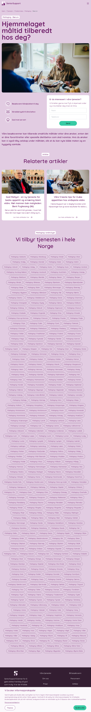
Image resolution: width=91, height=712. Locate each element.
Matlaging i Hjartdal (36, 375)
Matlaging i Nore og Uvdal (57, 482)
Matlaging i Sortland (61, 554)
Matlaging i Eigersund (54, 308)
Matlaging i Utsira (19, 610)
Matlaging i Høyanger (35, 390)
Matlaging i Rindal (16, 508)
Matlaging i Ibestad (75, 390)
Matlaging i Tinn (17, 590)
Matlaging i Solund (26, 554)
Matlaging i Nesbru (17, 472)
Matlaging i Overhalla (79, 492)
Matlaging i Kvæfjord (74, 415)
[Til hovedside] (12, 3)
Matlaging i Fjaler (36, 323)
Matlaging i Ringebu (34, 508)
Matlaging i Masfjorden (37, 451)
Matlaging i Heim (17, 369)
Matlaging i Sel (74, 528)
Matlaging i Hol (74, 375)
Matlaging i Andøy (19, 262)
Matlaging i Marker (17, 451)
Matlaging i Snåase (35, 549)
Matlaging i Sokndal (73, 549)
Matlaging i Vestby (34, 620)
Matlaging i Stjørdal (36, 564)
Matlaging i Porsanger (17, 497)
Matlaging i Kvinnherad (17, 415)
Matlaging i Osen (25, 492)
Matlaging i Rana (76, 497)
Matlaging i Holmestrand (35, 380)
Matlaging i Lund (45, 436)
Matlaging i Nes (76, 467)
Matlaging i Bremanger (52, 287)
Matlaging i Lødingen (17, 446)
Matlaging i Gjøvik (11, 349)
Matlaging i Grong (57, 354)
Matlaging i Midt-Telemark (36, 456)
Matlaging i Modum (76, 456)
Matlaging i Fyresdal (36, 339)
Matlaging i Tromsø (52, 590)
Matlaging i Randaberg (17, 503)
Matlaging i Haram (17, 364)
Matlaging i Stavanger (53, 559)
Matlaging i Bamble (37, 277)
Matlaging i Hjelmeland (56, 375)
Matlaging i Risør (18, 513)
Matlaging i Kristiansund (37, 410)
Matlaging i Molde (19, 462)
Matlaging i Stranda (56, 569)
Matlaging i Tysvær (53, 600)
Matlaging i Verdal (16, 620)
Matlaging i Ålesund (79, 636)
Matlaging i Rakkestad (57, 497)
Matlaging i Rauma (36, 503)
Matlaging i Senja (46, 533)
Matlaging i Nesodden (73, 472)
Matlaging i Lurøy (79, 436)
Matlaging (28, 11)
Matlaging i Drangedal (19, 303)
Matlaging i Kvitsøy (56, 415)
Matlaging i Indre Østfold (36, 395)
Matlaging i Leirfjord (57, 421)
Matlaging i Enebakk (18, 313)
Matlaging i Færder (54, 339)
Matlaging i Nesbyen (35, 472)
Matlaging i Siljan (80, 533)
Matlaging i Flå (75, 328)
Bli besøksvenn (75, 673)
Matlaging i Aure (62, 267)
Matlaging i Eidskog (17, 308)
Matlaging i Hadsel (36, 359)
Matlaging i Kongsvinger (56, 405)
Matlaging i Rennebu (75, 503)
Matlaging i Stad (17, 559)
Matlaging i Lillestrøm (36, 431)
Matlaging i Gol (46, 349)
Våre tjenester (45, 673)
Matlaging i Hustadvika (36, 385)
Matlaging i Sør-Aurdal (38, 584)
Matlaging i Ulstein (58, 605)
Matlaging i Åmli (12, 641)
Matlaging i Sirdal (17, 538)
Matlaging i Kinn (55, 400)
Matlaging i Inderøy (15, 395)
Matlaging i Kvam (57, 410)
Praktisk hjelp (19, 11)
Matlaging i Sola (10, 554)
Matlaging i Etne (55, 313)
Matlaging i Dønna (55, 303)
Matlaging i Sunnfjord (71, 574)
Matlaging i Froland (56, 334)
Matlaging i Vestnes (52, 620)
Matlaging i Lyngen (55, 441)
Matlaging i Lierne (52, 426)
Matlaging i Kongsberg (34, 405)
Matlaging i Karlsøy (19, 400)
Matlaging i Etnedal (73, 313)
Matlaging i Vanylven (17, 615)
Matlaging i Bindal (14, 282)
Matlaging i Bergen (73, 277)
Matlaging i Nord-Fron (74, 477)
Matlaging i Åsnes (78, 641)
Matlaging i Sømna (72, 579)
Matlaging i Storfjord (19, 569)
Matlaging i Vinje (73, 625)
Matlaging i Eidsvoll (35, 308)
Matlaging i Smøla (17, 549)
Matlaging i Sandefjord (55, 523)
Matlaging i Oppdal (56, 487)
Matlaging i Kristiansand (16, 410)
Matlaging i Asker (55, 262)
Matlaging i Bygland (19, 293)
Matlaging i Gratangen (19, 354)
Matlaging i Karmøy (38, 400)
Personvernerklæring (12, 702)
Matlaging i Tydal (74, 595)
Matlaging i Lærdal (73, 441)
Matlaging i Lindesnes (56, 431)
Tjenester (10, 11)
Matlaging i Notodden (79, 482)
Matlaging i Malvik (74, 446)
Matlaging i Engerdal (37, 313)
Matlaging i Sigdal (63, 533)
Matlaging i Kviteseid (37, 415)
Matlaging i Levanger (18, 426)
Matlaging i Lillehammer (72, 426)
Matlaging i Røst (54, 518)
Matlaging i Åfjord (46, 636)
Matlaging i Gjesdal (73, 344)
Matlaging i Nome (34, 477)
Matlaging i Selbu (11, 533)
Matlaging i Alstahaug (38, 257)
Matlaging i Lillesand (16, 431)
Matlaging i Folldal (16, 334)
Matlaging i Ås (45, 641)
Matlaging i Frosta (74, 334)
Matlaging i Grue (74, 354)
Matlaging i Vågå (63, 631)
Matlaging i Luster (18, 441)
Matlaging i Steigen (73, 559)
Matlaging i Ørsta (53, 646)
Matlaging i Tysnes (35, 600)
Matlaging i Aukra (46, 267)
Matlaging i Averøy (77, 272)
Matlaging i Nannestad (58, 467)
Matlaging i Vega (35, 615)
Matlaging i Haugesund (72, 364)
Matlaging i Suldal (34, 574)
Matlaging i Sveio (37, 579)
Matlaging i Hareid (35, 364)
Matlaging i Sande (36, 523)
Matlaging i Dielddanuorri (36, 298)
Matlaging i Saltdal (71, 518)
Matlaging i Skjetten (56, 543)
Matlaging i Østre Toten (72, 646)
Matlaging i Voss (28, 631)
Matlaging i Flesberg (58, 328)
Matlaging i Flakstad (71, 323)
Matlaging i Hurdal (16, 385)
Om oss (45, 678)
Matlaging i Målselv (54, 462)
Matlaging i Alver (74, 257)
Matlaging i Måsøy (71, 462)
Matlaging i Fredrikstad (36, 334)
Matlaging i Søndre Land (17, 584)
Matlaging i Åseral (60, 641)
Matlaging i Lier (35, 426)
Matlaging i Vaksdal (38, 610)
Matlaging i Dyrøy (37, 303)
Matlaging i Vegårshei (54, 615)
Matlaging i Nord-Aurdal (53, 477)
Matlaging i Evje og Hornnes (18, 318)
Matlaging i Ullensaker (18, 605)
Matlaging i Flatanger (17, 328)
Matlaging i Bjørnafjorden (74, 282)
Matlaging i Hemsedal (55, 369)
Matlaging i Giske (17, 344)
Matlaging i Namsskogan (37, 467)
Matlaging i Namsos (16, 467)
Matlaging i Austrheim (58, 272)
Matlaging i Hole (16, 380)
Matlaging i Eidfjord (73, 303)
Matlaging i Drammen (74, 298)
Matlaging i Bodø (17, 287)
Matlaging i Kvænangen (19, 421)
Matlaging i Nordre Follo (12, 482)
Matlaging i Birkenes (33, 282)
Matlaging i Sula (17, 574)
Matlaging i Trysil (17, 595)
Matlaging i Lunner (62, 436)
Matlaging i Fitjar (19, 323)
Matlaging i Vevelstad (19, 625)
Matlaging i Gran (63, 349)
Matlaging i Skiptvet (18, 543)
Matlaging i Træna (34, 595)
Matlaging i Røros (37, 518)
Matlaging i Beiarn (55, 277)
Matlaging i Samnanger (16, 523)
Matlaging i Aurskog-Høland (16, 272)
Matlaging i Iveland (56, 395)
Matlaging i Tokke (34, 590)
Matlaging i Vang (72, 610)
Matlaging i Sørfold (57, 584)
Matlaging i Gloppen (29, 349)
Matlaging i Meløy (74, 451)
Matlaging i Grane (79, 349)
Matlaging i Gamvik (73, 339)
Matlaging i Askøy (28, 267)
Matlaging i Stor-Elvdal (56, 564)
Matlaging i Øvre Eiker (16, 651)
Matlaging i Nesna (54, 472)
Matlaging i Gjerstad (54, 344)
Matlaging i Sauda (57, 528)
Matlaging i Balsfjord (18, 277)
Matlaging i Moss (36, 462)
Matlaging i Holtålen (56, 380)
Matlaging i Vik (37, 625)
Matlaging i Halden (54, 359)
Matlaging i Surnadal (19, 579)
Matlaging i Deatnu (15, 298)
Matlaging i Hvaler (54, 385)
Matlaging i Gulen (18, 359)
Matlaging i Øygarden (53, 651)
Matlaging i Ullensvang (38, 605)
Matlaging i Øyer (34, 651)
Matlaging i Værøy (28, 636)
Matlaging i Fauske (59, 318)
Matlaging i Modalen (57, 456)
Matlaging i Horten (74, 380)
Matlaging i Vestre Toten (73, 620)
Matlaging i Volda (11, 631)
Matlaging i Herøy (73, 369)
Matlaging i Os (9, 492)
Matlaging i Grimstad (38, 354)
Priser (45, 684)
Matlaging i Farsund (40, 318)
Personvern (75, 678)
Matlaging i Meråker (15, 456)
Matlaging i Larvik (38, 421)
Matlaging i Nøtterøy (37, 487)
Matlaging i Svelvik (54, 579)
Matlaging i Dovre (55, 298)
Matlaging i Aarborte (18, 257)
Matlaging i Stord (75, 564)
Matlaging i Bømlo (72, 293)
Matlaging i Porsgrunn (37, 497)
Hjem (3, 11)
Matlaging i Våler (80, 631)
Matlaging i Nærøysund (17, 487)
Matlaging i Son (43, 554)
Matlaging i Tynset (17, 600)
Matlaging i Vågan (45, 631)
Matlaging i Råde (53, 513)
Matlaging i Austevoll (38, 272)
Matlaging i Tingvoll (76, 584)
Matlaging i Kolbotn (15, 405)
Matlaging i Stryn (73, 569)
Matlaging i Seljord (28, 533)
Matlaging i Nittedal (16, 477)
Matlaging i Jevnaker (74, 395)
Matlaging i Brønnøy (73, 287)
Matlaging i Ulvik (75, 605)
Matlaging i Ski (57, 538)
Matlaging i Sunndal (52, 574)
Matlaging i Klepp (72, 400)
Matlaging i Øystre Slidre (74, 651)
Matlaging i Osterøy (60, 492)
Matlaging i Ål (62, 636)
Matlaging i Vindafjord (55, 625)
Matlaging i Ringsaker (73, 508)
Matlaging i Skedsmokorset (38, 538)
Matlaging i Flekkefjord (38, 328)
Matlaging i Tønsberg (72, 600)
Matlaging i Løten (57, 446)
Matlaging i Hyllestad (73, 385)
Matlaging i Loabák (75, 431)
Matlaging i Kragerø (76, 405)
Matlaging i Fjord (53, 323)
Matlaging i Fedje (76, 318)
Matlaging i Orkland (75, 487)
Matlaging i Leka (74, 421)
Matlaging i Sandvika (19, 528)
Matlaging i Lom (11, 436)
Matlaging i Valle (55, 610)
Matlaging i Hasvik (52, 364)
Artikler (75, 684)
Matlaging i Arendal (37, 262)
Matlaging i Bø (56, 293)
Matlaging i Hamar (72, 359)
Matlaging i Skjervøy (37, 543)
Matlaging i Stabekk (80, 554)
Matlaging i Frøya (17, 339)
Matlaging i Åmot (29, 641)
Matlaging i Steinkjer (17, 564)
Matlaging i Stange (34, 559)
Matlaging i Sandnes (75, 523)
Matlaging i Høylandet (56, 390)
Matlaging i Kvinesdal (76, 410)
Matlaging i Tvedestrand (54, 595)
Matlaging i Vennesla (73, 615)
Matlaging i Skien (73, 538)
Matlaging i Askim (72, 262)
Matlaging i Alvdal (57, 257)
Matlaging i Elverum (74, 308)
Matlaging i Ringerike (53, 508)
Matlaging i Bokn (34, 287)
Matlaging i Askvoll (10, 267)
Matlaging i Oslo (42, 492)
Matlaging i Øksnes (17, 646)
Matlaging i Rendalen (55, 503)
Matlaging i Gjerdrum (35, 344)
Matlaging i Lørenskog (38, 446)
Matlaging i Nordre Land (34, 482)
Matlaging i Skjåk (74, 543)
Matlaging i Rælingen (71, 513)
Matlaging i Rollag (35, 513)
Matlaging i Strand (37, 569)
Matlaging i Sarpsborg (39, 528)
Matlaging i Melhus (56, 451)
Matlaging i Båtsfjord (38, 293)
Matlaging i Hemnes (35, 369)
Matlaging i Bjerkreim (52, 282)
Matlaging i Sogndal (54, 549)
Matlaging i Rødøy (19, 518)
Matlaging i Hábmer (16, 390)
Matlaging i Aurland (80, 267)
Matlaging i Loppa (27, 436)
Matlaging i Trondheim (71, 590)
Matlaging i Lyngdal (36, 441)
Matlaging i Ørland (35, 646)
